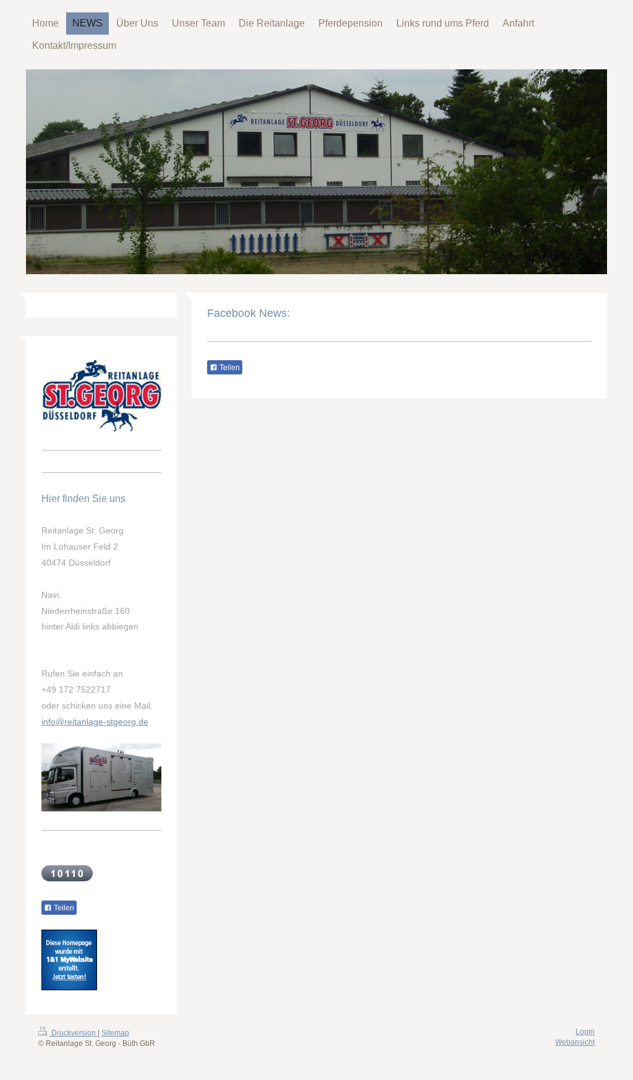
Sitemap (115, 1033)
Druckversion (73, 1033)
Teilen (229, 367)
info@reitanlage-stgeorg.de (94, 722)
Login (585, 1031)
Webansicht (575, 1042)
